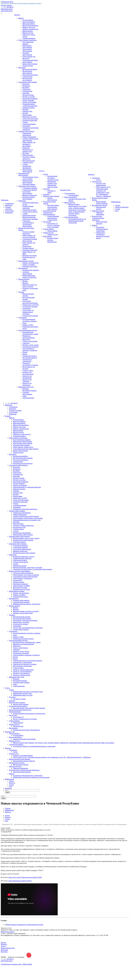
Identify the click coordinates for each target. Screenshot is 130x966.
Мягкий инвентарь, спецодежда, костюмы (30, 218)
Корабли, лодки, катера (30, 345)
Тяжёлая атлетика (28, 107)
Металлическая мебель (30, 25)
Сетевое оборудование (30, 316)
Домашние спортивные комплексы (25, 509)
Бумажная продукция (29, 266)
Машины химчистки (29, 195)
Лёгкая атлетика (28, 95)
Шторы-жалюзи (23, 279)
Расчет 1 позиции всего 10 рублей (53, 226)
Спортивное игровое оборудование (29, 240)
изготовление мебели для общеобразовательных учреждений (77, 220)
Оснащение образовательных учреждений (102, 229)
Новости (118, 207)
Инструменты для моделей (22, 666)
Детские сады (96, 181)
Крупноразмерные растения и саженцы (29, 320)
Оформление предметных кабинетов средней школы (102, 235)
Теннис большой (28, 100)
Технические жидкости (30, 347)
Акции (117, 205)
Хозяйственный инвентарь (27, 207)
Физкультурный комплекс (101, 222)
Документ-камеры (28, 184)
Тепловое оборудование (27, 54)
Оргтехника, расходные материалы (30, 302)
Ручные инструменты (29, 212)
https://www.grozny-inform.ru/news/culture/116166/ (25, 877)
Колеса (24, 354)
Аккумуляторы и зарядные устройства (29, 349)
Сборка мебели (48, 229)
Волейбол (25, 87)
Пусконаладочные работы (18, 706)
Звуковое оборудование (30, 270)
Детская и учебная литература (28, 158)
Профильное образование (26, 167)
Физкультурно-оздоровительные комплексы (98, 218)
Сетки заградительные (30, 118)
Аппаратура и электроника (27, 360)
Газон (24, 323)
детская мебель (73, 195)
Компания (5, 200)
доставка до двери (19, 699)
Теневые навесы (28, 248)
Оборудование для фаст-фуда (28, 57)
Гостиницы (96, 178)
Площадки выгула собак (21, 589)
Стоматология (27, 76)
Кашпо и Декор (27, 325)
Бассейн (25, 113)
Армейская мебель (28, 38)
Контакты (125, 207)
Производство (65, 190)
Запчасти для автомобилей (26, 377)
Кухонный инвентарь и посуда (23, 556)
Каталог (17, 15)
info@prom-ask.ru (7, 9)
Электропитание (28, 398)
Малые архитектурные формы (20, 571)
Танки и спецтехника (29, 341)
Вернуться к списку (8, 932)
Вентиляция (47, 236)
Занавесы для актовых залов (23, 613)
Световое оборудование (27, 273)
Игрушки (25, 153)
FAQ (117, 211)
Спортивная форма (29, 124)
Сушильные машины (29, 190)
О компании (9, 203)
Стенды (25, 164)
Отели (98, 180)
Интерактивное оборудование (23, 174)
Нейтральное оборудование (27, 46)
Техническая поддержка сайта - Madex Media (16, 964)
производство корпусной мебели (24, 739)
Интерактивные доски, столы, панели (30, 178)
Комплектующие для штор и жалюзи (29, 285)
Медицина (22, 67)
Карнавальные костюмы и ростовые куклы (53, 178)
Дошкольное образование (26, 134)
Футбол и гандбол (28, 97)
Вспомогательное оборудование (28, 198)
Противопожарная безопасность (49, 211)
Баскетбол (25, 84)
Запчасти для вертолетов (26, 384)
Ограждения (26, 246)
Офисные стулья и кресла (22, 434)
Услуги (42, 171)
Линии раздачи (27, 66)
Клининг (46, 194)
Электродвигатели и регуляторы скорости (29, 357)
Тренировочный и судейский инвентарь (29, 105)
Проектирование (49, 214)
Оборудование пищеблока (27, 40)
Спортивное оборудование (27, 82)
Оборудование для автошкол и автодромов (28, 144)
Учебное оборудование (26, 131)
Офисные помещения (100, 213)
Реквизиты (9, 212)
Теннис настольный (29, 102)
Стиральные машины (29, 188)
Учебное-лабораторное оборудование (30, 139)
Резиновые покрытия (29, 250)
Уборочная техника (29, 215)
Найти (7, 792)
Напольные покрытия (30, 98)
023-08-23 (7, 7)
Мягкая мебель (27, 31)
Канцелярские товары (26, 261)
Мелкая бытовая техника (21, 617)
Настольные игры (28, 160)
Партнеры (8, 205)
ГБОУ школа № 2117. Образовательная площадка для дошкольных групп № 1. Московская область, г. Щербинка (103, 191)
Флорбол (25, 109)
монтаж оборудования (52, 199)
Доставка (46, 189)
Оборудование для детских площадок (28, 236)
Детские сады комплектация (101, 184)
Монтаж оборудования (51, 196)
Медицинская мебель (29, 69)
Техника (21, 292)
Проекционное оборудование (27, 181)
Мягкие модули (27, 33)
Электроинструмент (29, 210)
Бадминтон (26, 86)
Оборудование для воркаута (22, 578)
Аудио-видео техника (29, 306)
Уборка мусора (48, 233)
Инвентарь (22, 201)
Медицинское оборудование (27, 72)
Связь (24, 396)
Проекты (91, 174)
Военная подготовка (29, 255)
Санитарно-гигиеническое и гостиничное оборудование (28, 223)
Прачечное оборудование (27, 186)
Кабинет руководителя (30, 29)
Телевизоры (26, 308)
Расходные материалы (30, 75)
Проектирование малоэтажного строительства (53, 218)
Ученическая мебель (71, 217)
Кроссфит (25, 93)
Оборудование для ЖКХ (21, 586)
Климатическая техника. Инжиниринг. (52, 240)
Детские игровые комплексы (28, 232)
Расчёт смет (47, 222)
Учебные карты (27, 162)
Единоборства (27, 91)
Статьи (117, 209)
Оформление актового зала (52, 182)
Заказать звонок (6, 5)
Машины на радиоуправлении (28, 336)
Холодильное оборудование (27, 50)
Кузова (24, 352)
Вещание (25, 389)
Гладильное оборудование (27, 192)
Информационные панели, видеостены (29, 276)
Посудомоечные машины (28, 43)
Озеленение (22, 317)
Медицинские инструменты (27, 79)
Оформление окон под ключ (52, 186)
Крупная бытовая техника (22, 618)
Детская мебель (27, 20)
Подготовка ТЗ (52, 223)
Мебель (21, 18)
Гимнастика (26, 89)
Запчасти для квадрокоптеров (28, 373)
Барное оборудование (29, 64)
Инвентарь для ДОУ (29, 117)
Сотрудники (9, 211)
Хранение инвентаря (29, 120)
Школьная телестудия (25, 387)
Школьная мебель (28, 24)
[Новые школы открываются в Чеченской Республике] (24, 924)
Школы (94, 225)
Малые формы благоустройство (102, 202)
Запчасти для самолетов (26, 380)
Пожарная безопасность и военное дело (27, 149)
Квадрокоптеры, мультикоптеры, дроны (30, 333)
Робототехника (27, 155)
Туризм (25, 122)
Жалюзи (25, 283)
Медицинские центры (99, 205)
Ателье (45, 174)
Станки (25, 213)
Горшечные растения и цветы (23, 639)
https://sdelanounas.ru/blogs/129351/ (20, 881)
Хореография (27, 115)
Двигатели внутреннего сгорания (30, 364)
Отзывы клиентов (8, 208)
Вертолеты (26, 339)
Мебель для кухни (28, 27)
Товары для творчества (30, 263)
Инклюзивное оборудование (27, 170)
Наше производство (8, 948)
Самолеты (25, 343)
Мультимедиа (23, 268)
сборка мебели (52, 231)
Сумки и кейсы (27, 370)
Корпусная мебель (28, 22)
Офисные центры (98, 211)
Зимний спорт (27, 111)
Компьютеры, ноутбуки (30, 305)
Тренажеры (26, 126)
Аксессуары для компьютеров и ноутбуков (28, 312)
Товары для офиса (28, 264)
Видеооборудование (29, 390)
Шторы (25, 281)
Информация (116, 202)
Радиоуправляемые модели (27, 330)
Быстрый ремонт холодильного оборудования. (53, 207)
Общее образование (29, 137)
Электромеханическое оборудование (30, 61)
